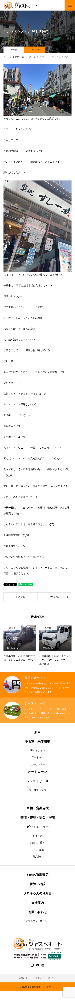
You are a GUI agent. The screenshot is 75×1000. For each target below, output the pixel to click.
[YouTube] (37, 965)
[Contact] (42, 965)
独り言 (14, 49)
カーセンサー (37, 764)
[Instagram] (32, 965)
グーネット (37, 757)
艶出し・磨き (37, 842)
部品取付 (38, 856)
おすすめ (38, 835)
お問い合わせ (25, 978)
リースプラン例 (37, 790)
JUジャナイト (37, 750)
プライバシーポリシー (37, 920)
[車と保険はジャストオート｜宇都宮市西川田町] (20, 5)
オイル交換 (38, 849)
